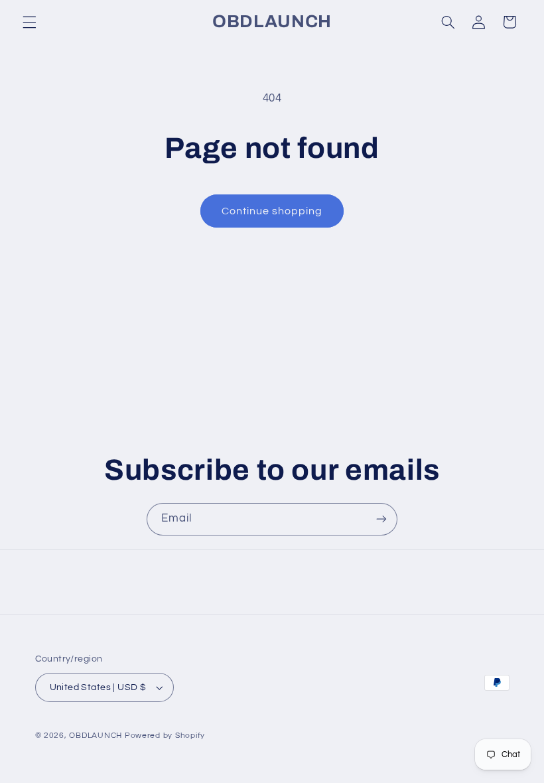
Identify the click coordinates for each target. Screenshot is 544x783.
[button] (29, 22)
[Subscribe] (381, 519)
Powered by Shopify (165, 735)
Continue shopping (272, 211)
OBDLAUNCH (95, 735)
